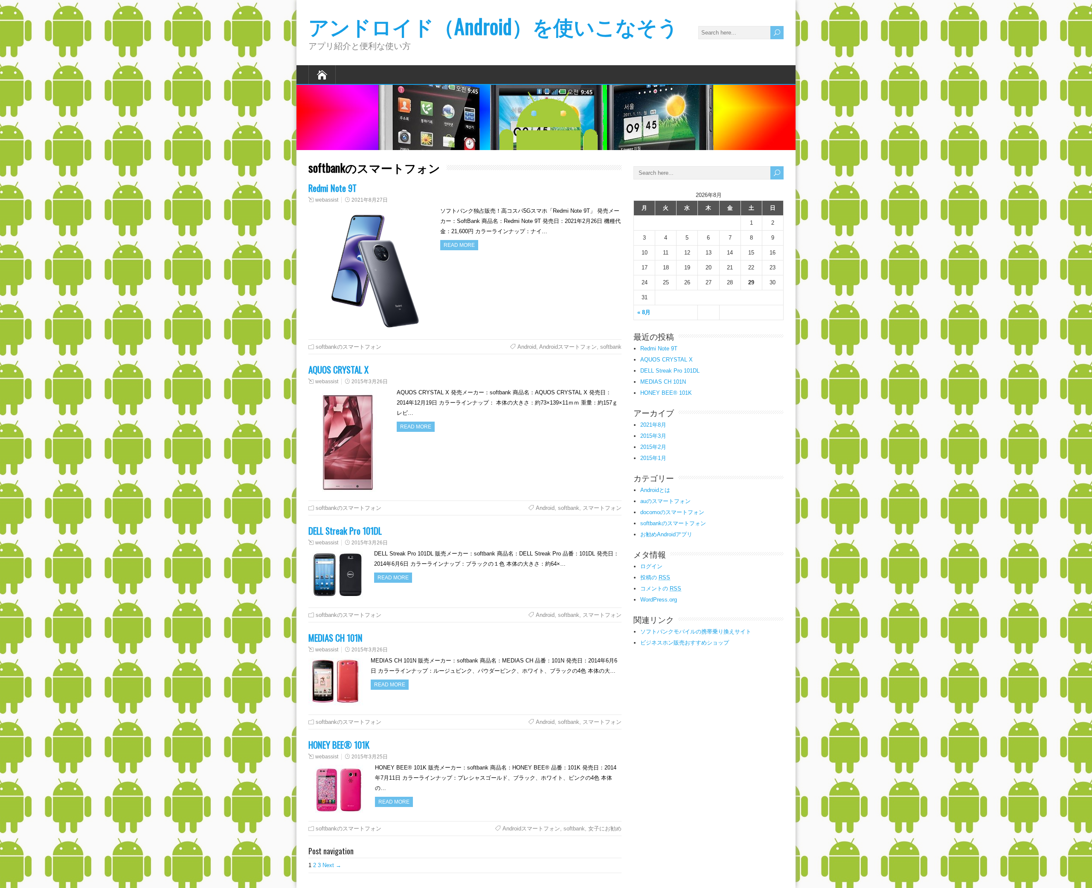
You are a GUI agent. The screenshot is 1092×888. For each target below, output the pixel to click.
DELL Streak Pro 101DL (345, 530)
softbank (611, 347)
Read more (459, 245)
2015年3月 (653, 436)
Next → (331, 865)
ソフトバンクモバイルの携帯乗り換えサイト (695, 631)
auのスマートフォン (665, 501)
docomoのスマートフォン (672, 512)
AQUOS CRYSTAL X (338, 369)
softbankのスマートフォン (348, 347)
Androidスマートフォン (568, 347)
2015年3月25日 (369, 757)
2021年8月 (653, 425)
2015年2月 (653, 447)
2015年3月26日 (369, 382)
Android (526, 347)
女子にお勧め (605, 828)
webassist (326, 200)
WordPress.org (658, 599)
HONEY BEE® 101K (338, 744)
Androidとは (655, 490)
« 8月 (644, 312)
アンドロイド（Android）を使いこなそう (493, 26)
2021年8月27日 (369, 200)
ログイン (651, 566)
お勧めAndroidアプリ (666, 534)
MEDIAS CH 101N (335, 637)
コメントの (660, 588)
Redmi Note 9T (332, 187)
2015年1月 (653, 458)
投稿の (655, 577)
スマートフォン (602, 508)
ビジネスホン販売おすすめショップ (684, 642)
